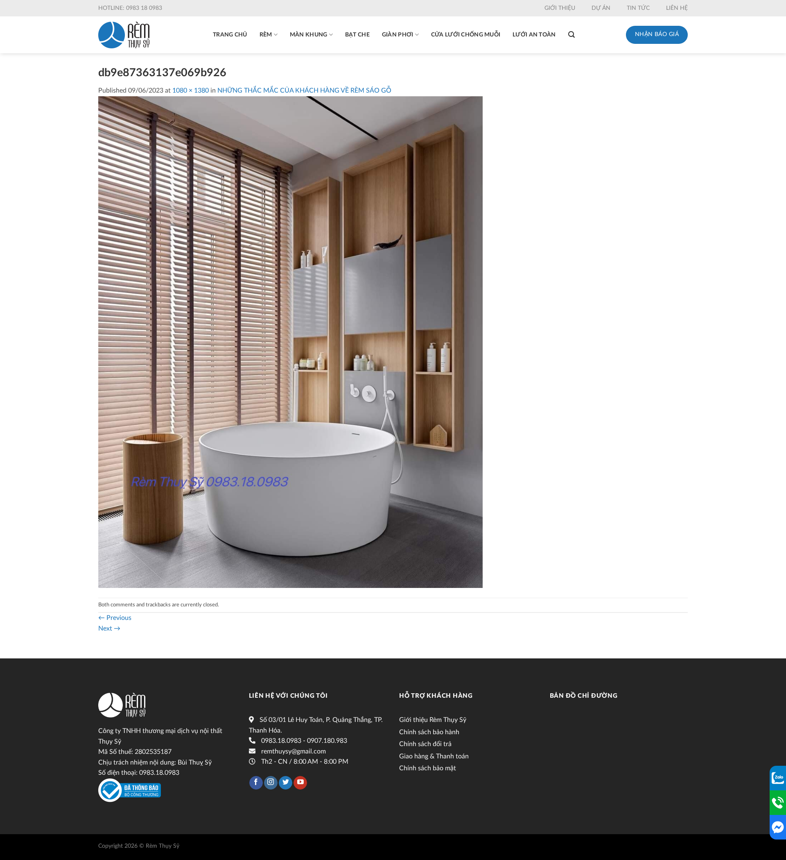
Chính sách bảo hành (429, 732)
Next (109, 628)
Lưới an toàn (534, 35)
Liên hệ (677, 8)
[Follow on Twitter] (285, 783)
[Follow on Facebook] (256, 783)
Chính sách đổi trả (425, 744)
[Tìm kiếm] (571, 35)
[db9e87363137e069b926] (290, 341)
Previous (114, 618)
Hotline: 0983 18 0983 (130, 8)
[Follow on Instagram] (271, 783)
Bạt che (357, 35)
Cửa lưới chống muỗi (465, 35)
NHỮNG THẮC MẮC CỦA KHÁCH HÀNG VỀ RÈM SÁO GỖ (304, 90)
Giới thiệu (559, 8)
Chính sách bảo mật (427, 768)
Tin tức (638, 8)
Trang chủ (230, 35)
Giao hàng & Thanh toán (434, 756)
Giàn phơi (397, 35)
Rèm (266, 35)
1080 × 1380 (190, 90)
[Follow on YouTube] (300, 783)
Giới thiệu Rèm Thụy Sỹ (432, 720)
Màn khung (309, 35)
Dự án (601, 8)
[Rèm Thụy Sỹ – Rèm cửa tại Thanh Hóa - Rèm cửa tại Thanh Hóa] (123, 35)
